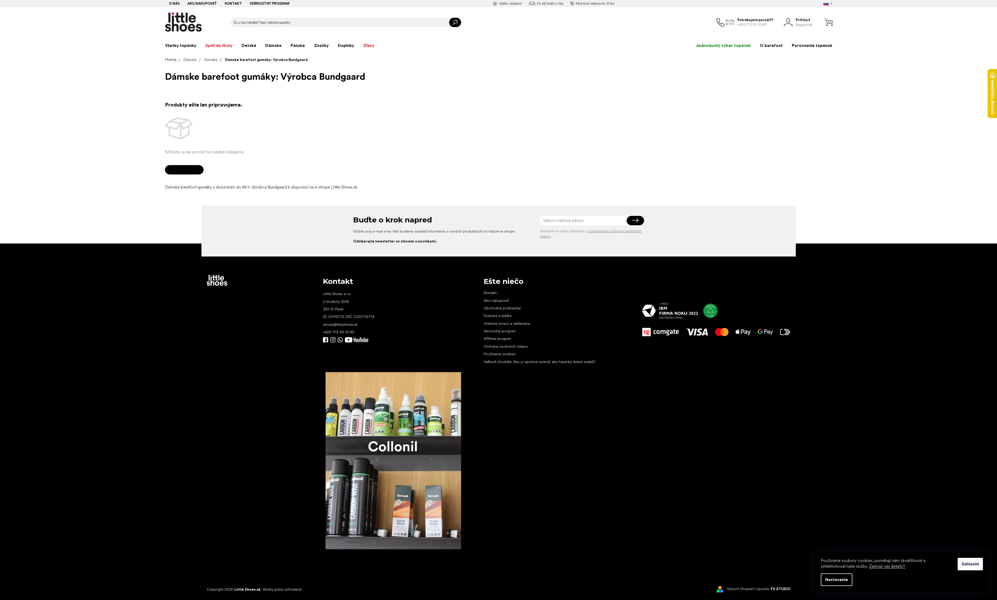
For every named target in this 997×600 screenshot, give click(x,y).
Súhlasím (970, 563)
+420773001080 (341, 339)
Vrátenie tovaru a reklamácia (507, 323)
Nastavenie (836, 579)
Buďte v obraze (325, 339)
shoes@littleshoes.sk (340, 324)
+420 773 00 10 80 (338, 332)
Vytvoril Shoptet (740, 589)
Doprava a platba (497, 316)
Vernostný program (269, 3)
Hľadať (455, 22)
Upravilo (773, 589)
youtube (356, 339)
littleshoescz (332, 339)
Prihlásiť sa (635, 220)
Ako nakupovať (202, 3)
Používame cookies (500, 354)
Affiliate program (497, 338)
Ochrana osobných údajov (506, 346)
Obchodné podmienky (502, 308)
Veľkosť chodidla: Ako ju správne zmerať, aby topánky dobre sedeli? (539, 362)
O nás (174, 3)
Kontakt (233, 3)
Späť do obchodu (184, 170)
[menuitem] (180, 45)
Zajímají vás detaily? (887, 566)
